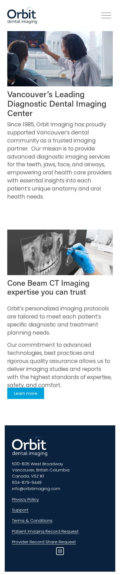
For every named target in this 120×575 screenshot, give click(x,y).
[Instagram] (60, 551)
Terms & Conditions (32, 520)
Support (20, 510)
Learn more (25, 393)
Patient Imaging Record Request (45, 531)
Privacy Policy (25, 499)
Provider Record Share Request (44, 542)
